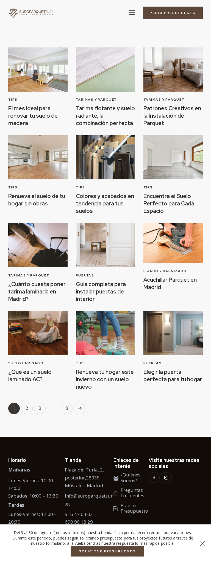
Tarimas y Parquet (96, 99)
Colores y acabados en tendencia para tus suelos (105, 203)
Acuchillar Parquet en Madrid (170, 283)
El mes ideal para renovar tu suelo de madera (33, 116)
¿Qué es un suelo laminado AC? (30, 375)
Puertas (85, 275)
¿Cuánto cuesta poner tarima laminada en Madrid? (37, 292)
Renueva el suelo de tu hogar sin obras (36, 200)
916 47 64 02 (79, 514)
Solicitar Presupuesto (107, 551)
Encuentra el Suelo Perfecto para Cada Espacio (168, 203)
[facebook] (154, 477)
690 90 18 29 (79, 522)
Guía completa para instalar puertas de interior (101, 292)
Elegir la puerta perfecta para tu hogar (172, 375)
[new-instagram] (166, 477)
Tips (13, 99)
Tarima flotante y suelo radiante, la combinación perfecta (105, 116)
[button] (132, 12)
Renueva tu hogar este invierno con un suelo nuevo (105, 379)
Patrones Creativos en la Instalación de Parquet (172, 116)
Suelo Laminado (25, 363)
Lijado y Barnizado (165, 271)
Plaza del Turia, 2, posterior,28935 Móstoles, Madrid (84, 477)
